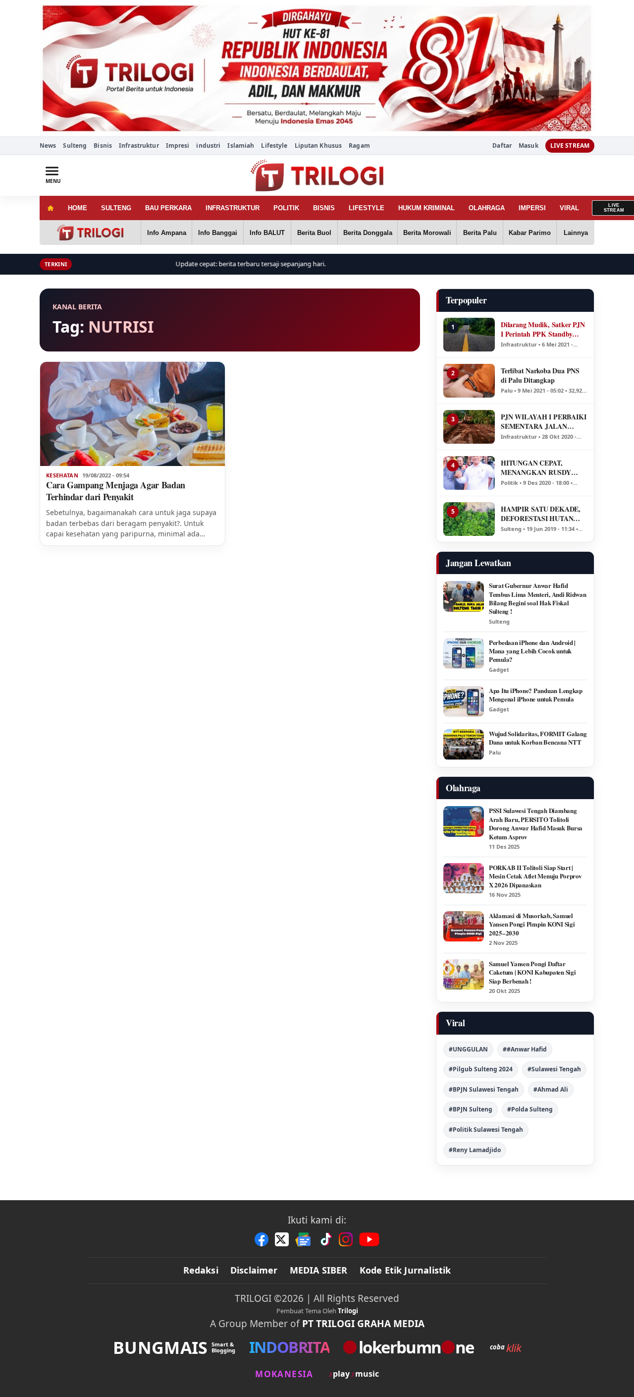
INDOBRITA (289, 1347)
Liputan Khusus (318, 145)
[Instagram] (346, 1239)
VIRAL (569, 208)
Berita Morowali (427, 232)
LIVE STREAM (569, 145)
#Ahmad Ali (550, 1089)
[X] (282, 1239)
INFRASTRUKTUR (233, 208)
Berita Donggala (367, 232)
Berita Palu (480, 232)
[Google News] (303, 1239)
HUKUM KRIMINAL (426, 208)
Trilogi (348, 1310)
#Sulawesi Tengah (554, 1069)
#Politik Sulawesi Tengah (486, 1129)
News (48, 145)
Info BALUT (267, 232)
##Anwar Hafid (525, 1049)
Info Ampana (166, 232)
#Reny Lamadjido (475, 1150)
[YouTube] (369, 1239)
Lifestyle (274, 145)
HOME (77, 208)
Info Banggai (217, 232)
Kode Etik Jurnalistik (405, 1270)
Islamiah (240, 145)
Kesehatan (62, 475)
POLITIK (286, 208)
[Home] (50, 208)
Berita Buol (314, 232)
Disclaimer (254, 1270)
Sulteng (75, 145)
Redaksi (200, 1270)
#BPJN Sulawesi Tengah (484, 1089)
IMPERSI (532, 208)
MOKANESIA (284, 1374)
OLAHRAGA (487, 208)
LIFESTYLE (366, 208)
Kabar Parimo (530, 232)
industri (208, 145)
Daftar (502, 146)
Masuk (528, 146)
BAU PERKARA (168, 208)
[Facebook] (261, 1239)
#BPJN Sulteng (470, 1109)
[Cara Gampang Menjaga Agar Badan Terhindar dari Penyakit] (132, 414)
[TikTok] (325, 1239)
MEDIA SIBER (319, 1270)
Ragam (359, 145)
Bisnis (103, 145)
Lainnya (576, 232)
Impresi (178, 145)
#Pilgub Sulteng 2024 (481, 1069)
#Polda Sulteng (530, 1109)
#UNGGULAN (468, 1049)
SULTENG (116, 208)
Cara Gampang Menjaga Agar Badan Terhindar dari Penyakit (115, 490)
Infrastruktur (139, 145)
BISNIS (324, 208)
